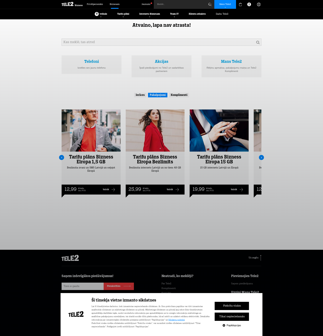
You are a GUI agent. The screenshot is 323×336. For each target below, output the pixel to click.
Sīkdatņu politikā (176, 320)
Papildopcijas (234, 325)
